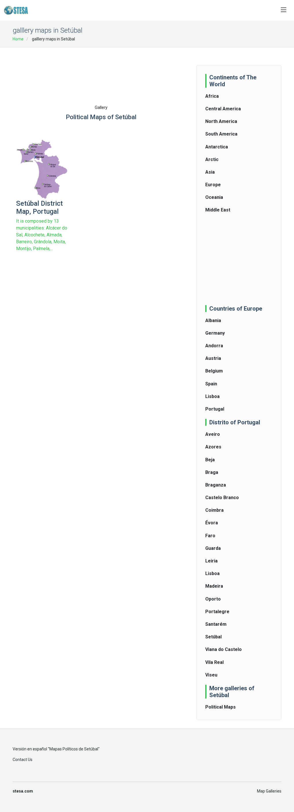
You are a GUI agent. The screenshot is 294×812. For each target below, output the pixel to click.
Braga (211, 472)
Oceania (214, 197)
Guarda (213, 548)
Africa (212, 96)
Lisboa (212, 396)
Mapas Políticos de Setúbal (73, 749)
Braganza (215, 485)
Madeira (214, 586)
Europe (213, 184)
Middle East (217, 210)
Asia (210, 172)
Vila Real (214, 662)
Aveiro (212, 434)
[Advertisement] (120, 66)
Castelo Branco (222, 497)
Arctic (211, 159)
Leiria (211, 561)
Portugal (214, 409)
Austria (213, 358)
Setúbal (213, 637)
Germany (215, 333)
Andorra (214, 345)
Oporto (213, 599)
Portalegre (217, 611)
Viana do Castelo (223, 649)
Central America (223, 108)
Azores (213, 447)
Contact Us (22, 759)
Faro (210, 535)
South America (221, 134)
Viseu (211, 675)
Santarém (216, 624)
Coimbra (214, 510)
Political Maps (220, 707)
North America (221, 121)
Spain (211, 384)
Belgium (214, 371)
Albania (213, 320)
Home (18, 39)
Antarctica (216, 147)
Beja (210, 459)
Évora (211, 522)
